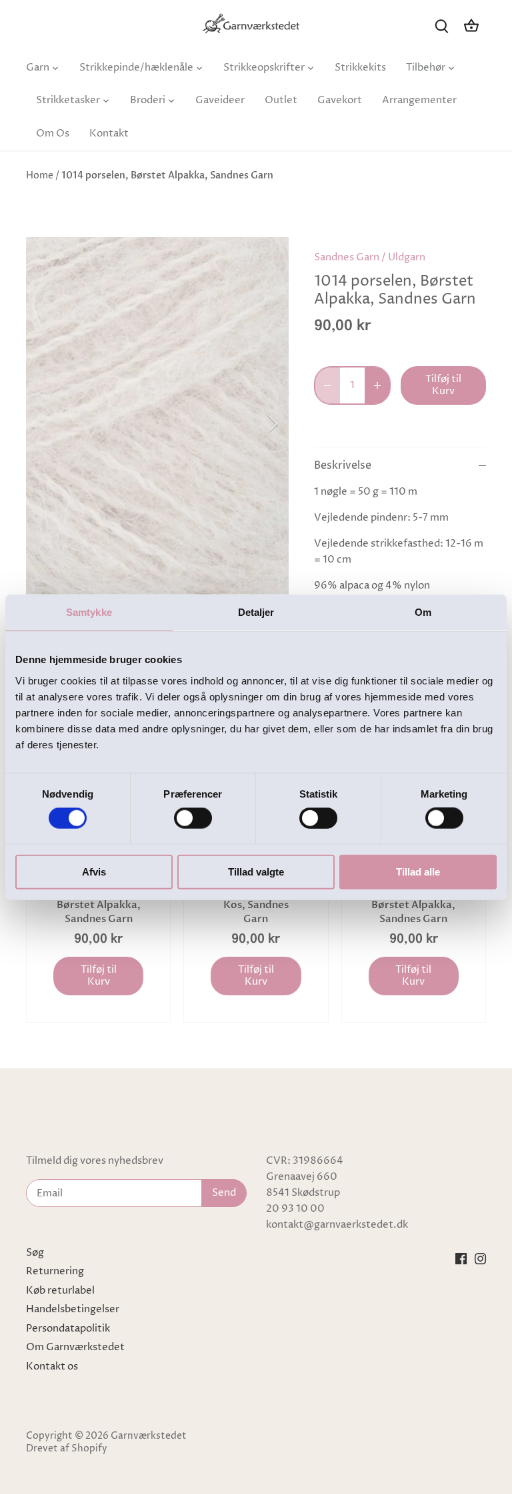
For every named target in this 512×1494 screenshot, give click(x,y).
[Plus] (377, 385)
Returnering (55, 1271)
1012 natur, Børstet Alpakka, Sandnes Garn (413, 904)
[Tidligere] (59, 423)
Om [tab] (423, 612)
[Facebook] (461, 1259)
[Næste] (255, 423)
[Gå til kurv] (471, 25)
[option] (157, 423)
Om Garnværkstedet (75, 1347)
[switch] (193, 818)
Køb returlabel (60, 1291)
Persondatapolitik (68, 1329)
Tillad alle (418, 871)
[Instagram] (480, 1259)
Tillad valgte (256, 871)
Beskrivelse (342, 466)
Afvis (94, 871)
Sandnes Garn (346, 257)
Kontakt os (52, 1366)
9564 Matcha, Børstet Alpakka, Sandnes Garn (99, 904)
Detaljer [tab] (256, 612)
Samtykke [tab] (89, 612)
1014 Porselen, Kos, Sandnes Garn (256, 904)
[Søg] (442, 25)
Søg (35, 1253)
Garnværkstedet (149, 1436)
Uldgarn (406, 257)
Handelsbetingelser (72, 1309)
